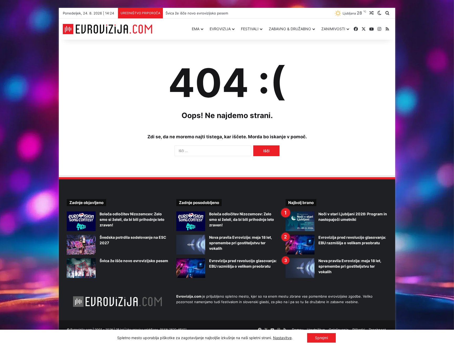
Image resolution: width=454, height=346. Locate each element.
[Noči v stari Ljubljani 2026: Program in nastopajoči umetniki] (300, 221)
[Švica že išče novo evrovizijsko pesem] (81, 268)
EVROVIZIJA (220, 29)
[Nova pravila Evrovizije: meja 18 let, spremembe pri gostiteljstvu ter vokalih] (190, 245)
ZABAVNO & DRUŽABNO (290, 29)
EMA (195, 29)
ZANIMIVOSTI (333, 29)
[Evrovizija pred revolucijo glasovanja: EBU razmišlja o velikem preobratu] (190, 268)
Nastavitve (282, 337)
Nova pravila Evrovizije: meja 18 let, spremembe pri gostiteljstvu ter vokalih (240, 243)
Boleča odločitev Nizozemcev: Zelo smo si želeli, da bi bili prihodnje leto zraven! (132, 219)
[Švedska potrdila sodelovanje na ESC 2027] (81, 245)
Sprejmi (321, 337)
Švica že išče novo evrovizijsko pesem (197, 13)
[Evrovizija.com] (107, 29)
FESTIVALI (250, 29)
